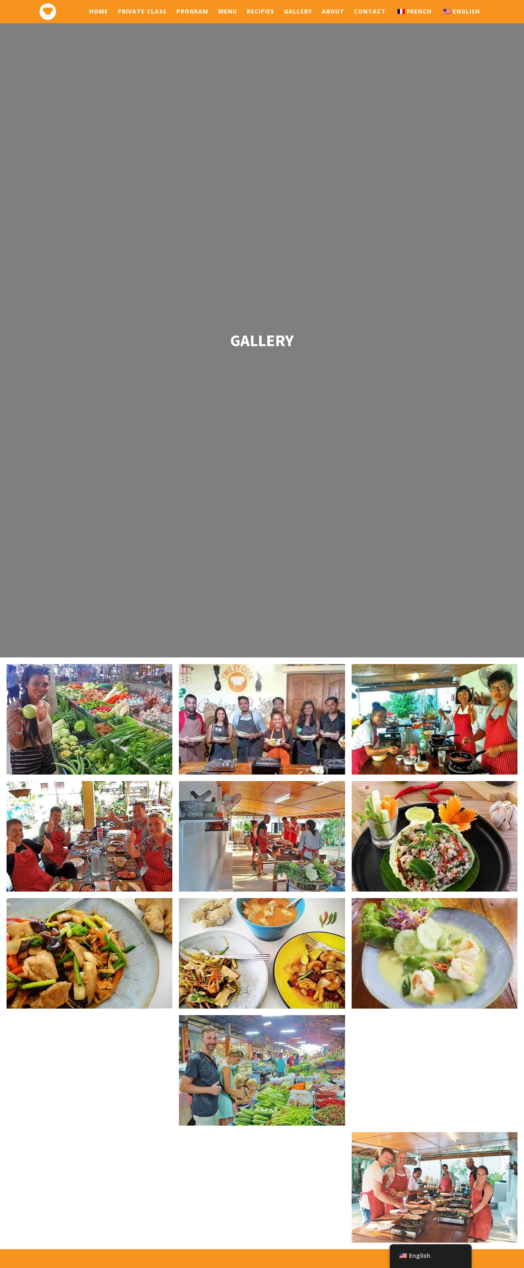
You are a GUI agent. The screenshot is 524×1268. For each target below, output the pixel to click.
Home (98, 11)
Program (192, 11)
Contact (370, 11)
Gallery (298, 11)
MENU (227, 11)
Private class (142, 11)
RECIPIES (260, 11)
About (333, 11)
